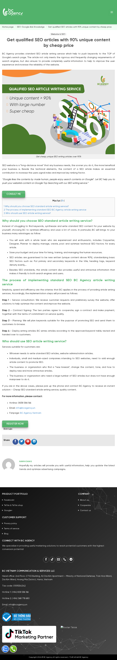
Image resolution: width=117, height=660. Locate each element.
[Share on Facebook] (15, 442)
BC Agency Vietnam (30, 413)
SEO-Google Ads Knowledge (31, 27)
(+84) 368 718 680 (21, 598)
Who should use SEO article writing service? (27, 213)
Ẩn (62, 201)
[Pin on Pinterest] (28, 442)
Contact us (85, 510)
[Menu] (112, 12)
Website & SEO (58, 34)
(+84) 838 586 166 (20, 592)
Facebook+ (9, 500)
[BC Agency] (13, 12)
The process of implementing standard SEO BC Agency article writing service (45, 210)
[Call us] (65, 559)
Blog (6, 534)
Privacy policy (10, 523)
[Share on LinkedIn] (34, 442)
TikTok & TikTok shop (13, 505)
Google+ (8, 510)
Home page (8, 27)
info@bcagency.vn (25, 408)
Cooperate (85, 505)
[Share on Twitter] (22, 442)
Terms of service (11, 529)
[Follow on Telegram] (71, 559)
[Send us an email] (58, 559)
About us (84, 500)
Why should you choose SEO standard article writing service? (36, 206)
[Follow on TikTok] (52, 559)
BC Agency (83, 657)
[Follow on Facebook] (46, 559)
